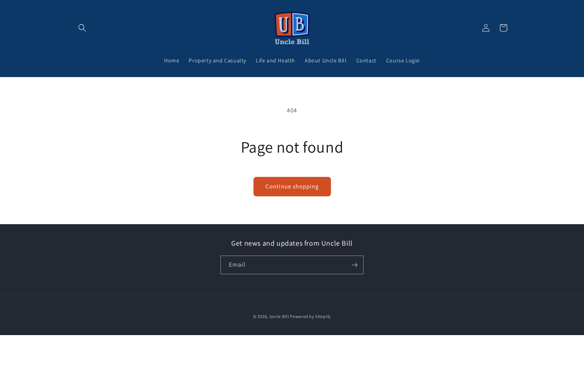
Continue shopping (292, 186)
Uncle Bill (279, 316)
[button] (82, 28)
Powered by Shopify (310, 316)
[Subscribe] (354, 265)
